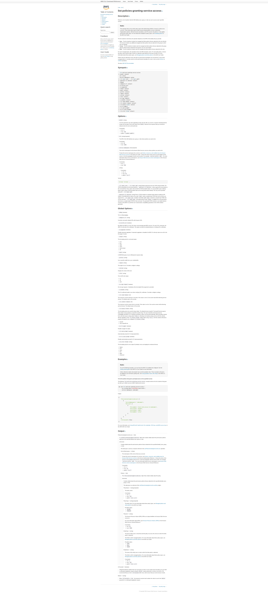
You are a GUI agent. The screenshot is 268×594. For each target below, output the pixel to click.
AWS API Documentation (128, 63)
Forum (136, 1)
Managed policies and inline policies (145, 55)
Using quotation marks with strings (150, 373)
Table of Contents (106, 12)
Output (103, 24)
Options (103, 20)
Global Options (105, 21)
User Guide (130, 1)
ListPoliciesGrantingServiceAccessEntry (148, 485)
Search (112, 32)
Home (124, 1)
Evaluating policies (158, 33)
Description (104, 17)
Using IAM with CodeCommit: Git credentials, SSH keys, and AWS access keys (148, 425)
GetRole (120, 60)
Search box (103, 30)
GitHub (141, 1)
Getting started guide (125, 369)
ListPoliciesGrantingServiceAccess (152, 448)
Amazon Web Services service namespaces (149, 157)
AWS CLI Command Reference (110, 1)
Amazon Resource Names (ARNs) (151, 520)
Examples (104, 22)
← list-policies (154, 4)
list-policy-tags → (162, 4)
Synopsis (104, 18)
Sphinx (165, 591)
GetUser (162, 59)
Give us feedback (104, 43)
